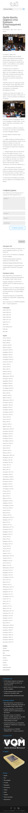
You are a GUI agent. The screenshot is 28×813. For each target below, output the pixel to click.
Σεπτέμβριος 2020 (7, 476)
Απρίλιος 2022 (6, 450)
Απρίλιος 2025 (6, 371)
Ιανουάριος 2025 (7, 378)
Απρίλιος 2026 (6, 345)
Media (4, 324)
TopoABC (12, 811)
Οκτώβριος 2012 (7, 575)
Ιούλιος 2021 (6, 465)
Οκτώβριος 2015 (7, 543)
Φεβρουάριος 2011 (7, 610)
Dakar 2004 (6, 312)
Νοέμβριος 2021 (7, 460)
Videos (5, 790)
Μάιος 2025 (6, 369)
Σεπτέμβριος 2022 (7, 441)
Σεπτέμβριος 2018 (7, 505)
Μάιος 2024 (6, 393)
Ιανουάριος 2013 (7, 570)
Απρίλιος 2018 (6, 515)
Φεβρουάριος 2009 (7, 625)
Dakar (5, 792)
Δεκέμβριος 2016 (7, 532)
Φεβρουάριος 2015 (7, 555)
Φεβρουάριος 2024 (7, 400)
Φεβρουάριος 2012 (7, 587)
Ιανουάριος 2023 (7, 431)
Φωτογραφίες (7, 780)
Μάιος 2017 (6, 522)
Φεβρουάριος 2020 (7, 479)
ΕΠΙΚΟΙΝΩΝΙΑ (6, 670)
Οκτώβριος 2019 (7, 486)
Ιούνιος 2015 (6, 548)
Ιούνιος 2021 (6, 467)
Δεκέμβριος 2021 (7, 457)
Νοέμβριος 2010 (7, 618)
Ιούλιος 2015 (6, 546)
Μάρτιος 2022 (6, 453)
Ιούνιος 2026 (6, 340)
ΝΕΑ (4, 653)
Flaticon (23, 811)
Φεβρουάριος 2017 (7, 527)
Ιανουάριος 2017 (7, 529)
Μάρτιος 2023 (6, 426)
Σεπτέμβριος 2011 (7, 596)
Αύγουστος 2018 (7, 508)
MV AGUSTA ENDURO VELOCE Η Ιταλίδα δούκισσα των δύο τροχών (13, 283)
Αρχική (5, 775)
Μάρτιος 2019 (6, 498)
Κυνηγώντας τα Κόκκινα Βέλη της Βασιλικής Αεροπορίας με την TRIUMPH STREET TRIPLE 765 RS (13, 277)
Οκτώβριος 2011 (7, 594)
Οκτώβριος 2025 (7, 357)
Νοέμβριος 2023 (7, 407)
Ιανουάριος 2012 (7, 589)
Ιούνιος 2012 (6, 579)
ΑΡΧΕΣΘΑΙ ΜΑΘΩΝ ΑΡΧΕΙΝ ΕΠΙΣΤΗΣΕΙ (13, 263)
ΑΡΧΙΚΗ (5, 648)
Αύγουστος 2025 (7, 361)
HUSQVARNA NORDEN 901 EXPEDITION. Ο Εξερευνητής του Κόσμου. (13, 297)
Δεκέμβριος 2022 (7, 433)
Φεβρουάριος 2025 (7, 376)
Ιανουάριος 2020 (7, 481)
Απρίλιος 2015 (6, 553)
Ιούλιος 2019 (6, 491)
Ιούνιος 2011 (6, 601)
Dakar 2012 (6, 322)
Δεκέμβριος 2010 (7, 615)
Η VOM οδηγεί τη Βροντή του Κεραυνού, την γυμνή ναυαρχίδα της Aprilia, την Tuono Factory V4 (13, 250)
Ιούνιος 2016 (6, 536)
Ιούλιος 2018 (6, 510)
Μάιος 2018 (6, 512)
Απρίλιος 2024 (6, 395)
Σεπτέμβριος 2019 (7, 488)
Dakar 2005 (6, 314)
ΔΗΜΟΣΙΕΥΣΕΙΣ (7, 667)
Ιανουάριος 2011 (7, 613)
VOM (4, 329)
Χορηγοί (6, 794)
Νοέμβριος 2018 (7, 503)
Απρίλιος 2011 (6, 606)
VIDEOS (5, 658)
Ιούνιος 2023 (6, 419)
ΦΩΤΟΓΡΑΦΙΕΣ (6, 655)
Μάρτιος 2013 (6, 565)
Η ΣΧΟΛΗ (5, 660)
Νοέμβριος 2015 (7, 541)
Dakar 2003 (6, 310)
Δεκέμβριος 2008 (7, 630)
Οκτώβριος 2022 (7, 438)
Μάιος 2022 (6, 448)
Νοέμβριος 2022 (7, 436)
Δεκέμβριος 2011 (7, 591)
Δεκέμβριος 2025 (7, 352)
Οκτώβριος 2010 (7, 620)
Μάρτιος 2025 (6, 373)
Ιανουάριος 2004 (7, 639)
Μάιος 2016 (6, 539)
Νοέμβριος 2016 (7, 534)
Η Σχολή (6, 782)
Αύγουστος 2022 (7, 443)
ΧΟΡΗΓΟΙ (5, 665)
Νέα (19, 29)
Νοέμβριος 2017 (7, 520)
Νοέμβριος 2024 (7, 383)
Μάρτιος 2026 (6, 347)
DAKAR (4, 662)
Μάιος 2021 (6, 469)
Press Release (6, 326)
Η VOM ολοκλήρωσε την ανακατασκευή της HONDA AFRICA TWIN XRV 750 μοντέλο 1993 (13, 267)
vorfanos (7, 29)
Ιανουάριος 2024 (7, 402)
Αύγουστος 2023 (7, 414)
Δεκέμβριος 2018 (7, 500)
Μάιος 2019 (6, 496)
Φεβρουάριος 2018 (7, 517)
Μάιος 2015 (6, 551)
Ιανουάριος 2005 (7, 634)
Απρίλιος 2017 (6, 524)
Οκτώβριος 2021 (7, 462)
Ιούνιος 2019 (6, 493)
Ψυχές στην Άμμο (8, 797)
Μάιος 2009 (6, 622)
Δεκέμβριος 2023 (7, 405)
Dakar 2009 (6, 317)
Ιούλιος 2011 (6, 599)
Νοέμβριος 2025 (7, 354)
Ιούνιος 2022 (6, 445)
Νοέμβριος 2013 (7, 560)
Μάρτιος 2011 (6, 608)
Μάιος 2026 (6, 342)
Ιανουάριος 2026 (7, 350)
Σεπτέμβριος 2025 (7, 359)
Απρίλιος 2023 (6, 424)
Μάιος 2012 (6, 582)
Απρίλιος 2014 (6, 558)
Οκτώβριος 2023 (7, 409)
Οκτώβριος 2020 (7, 474)
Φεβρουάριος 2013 (7, 567)
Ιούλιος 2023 (6, 417)
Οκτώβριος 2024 (7, 385)
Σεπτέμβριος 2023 (7, 412)
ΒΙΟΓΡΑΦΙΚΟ (6, 650)
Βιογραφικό (6, 785)
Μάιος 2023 (6, 421)
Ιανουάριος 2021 (7, 472)
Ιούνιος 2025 (6, 366)
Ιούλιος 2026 (6, 338)
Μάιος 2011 (6, 603)
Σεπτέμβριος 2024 (7, 388)
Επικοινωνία (7, 787)
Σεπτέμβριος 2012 (7, 577)
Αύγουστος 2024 (7, 390)
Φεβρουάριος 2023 (7, 429)
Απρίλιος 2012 (6, 584)
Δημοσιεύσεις (7, 799)
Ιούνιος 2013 (6, 563)
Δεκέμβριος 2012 (7, 572)
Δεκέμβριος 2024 (7, 381)
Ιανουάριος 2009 (7, 627)
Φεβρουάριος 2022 (7, 455)
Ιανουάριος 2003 (7, 642)
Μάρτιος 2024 (6, 397)
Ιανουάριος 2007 (7, 632)
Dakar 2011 (6, 319)
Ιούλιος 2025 (6, 364)
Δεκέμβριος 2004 (7, 637)
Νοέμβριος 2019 (7, 484)
